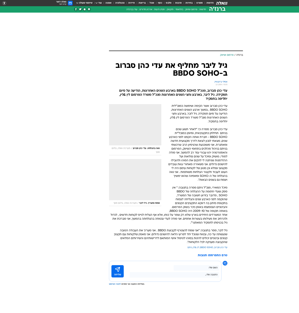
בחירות (189, 3)
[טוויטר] (80, 9)
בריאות (142, 3)
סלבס (168, 3)
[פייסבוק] (76, 9)
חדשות (210, 3)
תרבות (178, 3)
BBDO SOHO (206, 248)
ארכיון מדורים (145, 10)
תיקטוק (170, 10)
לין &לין (196, 248)
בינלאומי (179, 10)
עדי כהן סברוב (220, 248)
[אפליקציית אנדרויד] (89, 9)
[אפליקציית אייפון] (85, 9)
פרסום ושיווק (191, 10)
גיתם (189, 248)
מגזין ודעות (159, 10)
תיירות (131, 3)
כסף (160, 3)
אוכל (152, 3)
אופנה (108, 3)
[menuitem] (208, 3)
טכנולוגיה (120, 3)
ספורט (199, 3)
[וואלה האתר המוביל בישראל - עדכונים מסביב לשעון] (221, 3)
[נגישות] (4, 3)
